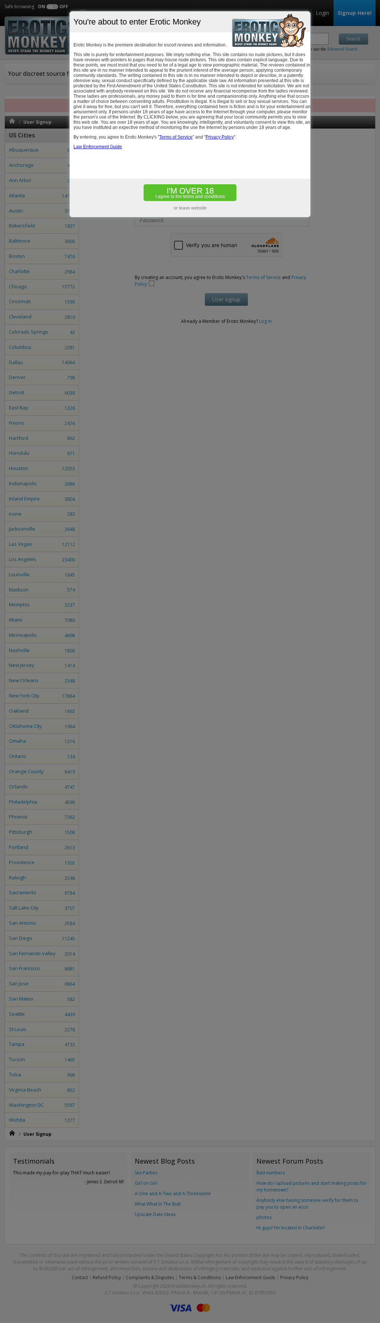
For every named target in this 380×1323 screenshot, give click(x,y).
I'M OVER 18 (190, 192)
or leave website (190, 208)
